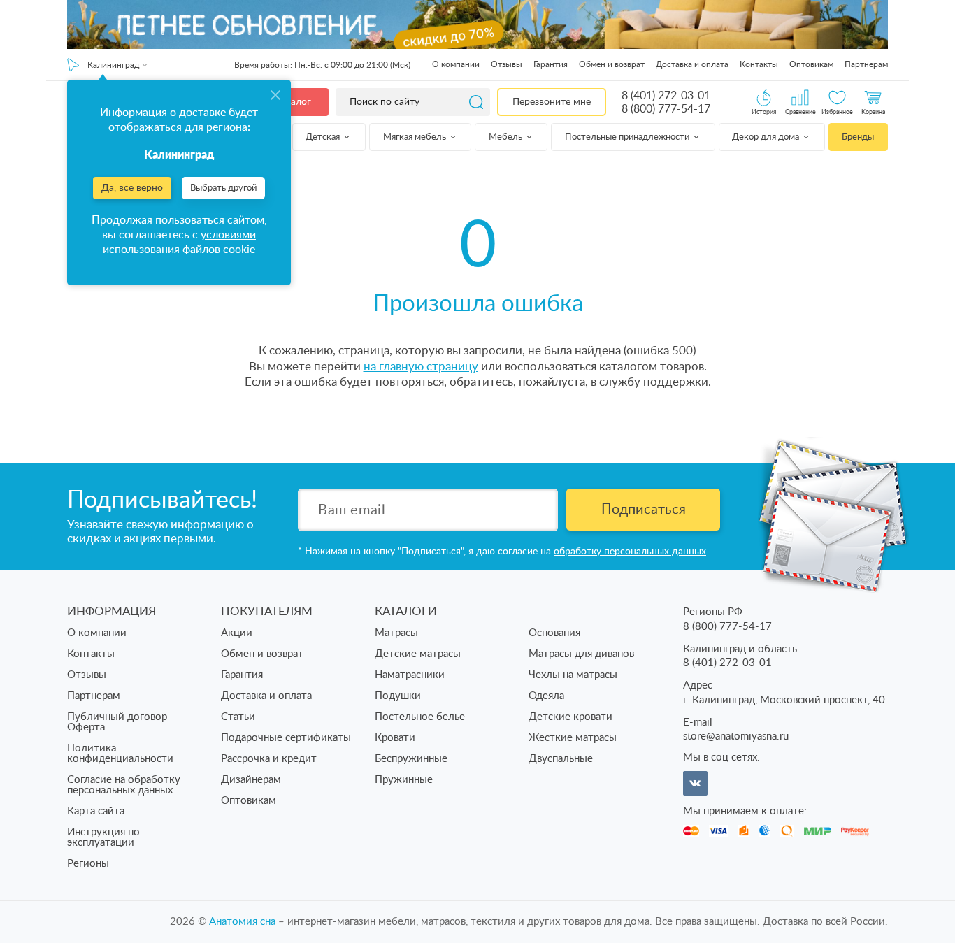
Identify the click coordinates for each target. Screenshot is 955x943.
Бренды (858, 137)
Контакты (759, 64)
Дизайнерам (251, 780)
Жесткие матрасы (573, 738)
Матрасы (396, 633)
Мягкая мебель (415, 137)
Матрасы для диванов (581, 654)
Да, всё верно (132, 188)
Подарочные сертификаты (286, 738)
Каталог (293, 102)
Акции (236, 633)
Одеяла (546, 696)
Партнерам (866, 64)
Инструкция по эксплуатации (103, 837)
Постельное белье (420, 717)
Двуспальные (561, 759)
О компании (456, 64)
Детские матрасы (418, 654)
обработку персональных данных (630, 551)
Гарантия (550, 64)
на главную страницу (421, 367)
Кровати (395, 738)
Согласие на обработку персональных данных (123, 785)
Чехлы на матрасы (573, 675)
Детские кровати (570, 717)
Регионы (88, 863)
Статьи (238, 717)
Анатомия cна (243, 921)
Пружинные (404, 780)
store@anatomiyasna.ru (736, 736)
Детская (324, 137)
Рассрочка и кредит (269, 759)
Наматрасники (410, 675)
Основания (554, 633)
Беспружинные (411, 759)
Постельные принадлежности (628, 137)
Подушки (398, 696)
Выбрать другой (223, 188)
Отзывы (506, 64)
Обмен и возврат (612, 64)
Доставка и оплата (692, 64)
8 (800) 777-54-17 (666, 109)
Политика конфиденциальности (120, 753)
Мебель (506, 137)
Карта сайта (95, 811)
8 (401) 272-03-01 (666, 95)
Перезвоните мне (551, 102)
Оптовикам (811, 64)
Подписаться (643, 510)
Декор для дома (766, 137)
